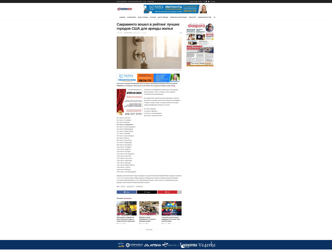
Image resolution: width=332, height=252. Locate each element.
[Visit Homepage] (125, 9)
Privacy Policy (150, 1)
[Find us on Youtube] (208, 1)
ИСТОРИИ (153, 17)
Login (213, 1)
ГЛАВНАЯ (122, 17)
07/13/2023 (119, 33)
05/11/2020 (142, 223)
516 (148, 223)
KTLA (173, 86)
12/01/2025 (164, 223)
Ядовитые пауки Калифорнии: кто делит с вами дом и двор (147, 219)
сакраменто (139, 186)
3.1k (125, 223)
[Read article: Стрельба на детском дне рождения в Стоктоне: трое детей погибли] (172, 208)
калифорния (130, 186)
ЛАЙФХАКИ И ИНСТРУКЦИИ (178, 17)
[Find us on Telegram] (206, 1)
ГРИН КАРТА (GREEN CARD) (135, 1)
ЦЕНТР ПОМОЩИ (163, 17)
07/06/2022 (119, 223)
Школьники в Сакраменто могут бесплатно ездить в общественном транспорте (126, 219)
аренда (123, 186)
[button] (175, 9)
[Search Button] (214, 17)
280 (170, 223)
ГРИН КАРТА (192, 17)
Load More (149, 229)
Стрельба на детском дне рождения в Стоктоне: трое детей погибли (171, 219)
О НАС (144, 1)
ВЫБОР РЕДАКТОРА (122, 1)
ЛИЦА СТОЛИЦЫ (143, 17)
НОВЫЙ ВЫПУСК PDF (204, 17)
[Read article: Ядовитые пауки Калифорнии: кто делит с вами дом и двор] (149, 208)
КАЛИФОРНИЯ (131, 17)
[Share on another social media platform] (180, 192)
